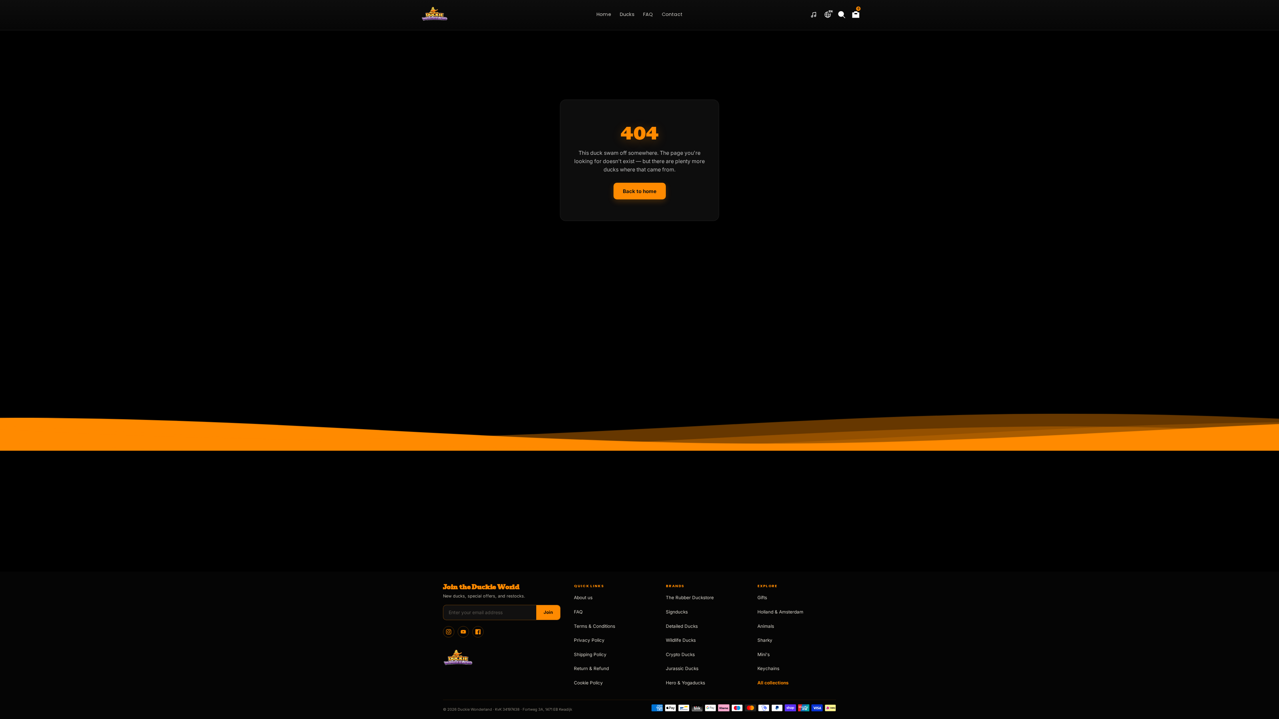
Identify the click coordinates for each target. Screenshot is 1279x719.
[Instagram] (448, 631)
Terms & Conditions (594, 626)
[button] (827, 14)
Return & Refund (591, 668)
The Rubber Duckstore (690, 597)
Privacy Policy (589, 640)
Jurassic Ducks (682, 668)
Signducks (677, 611)
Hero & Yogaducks (685, 682)
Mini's (763, 654)
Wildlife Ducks (681, 640)
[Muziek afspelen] (813, 15)
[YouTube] (463, 631)
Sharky (764, 640)
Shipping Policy (590, 654)
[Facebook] (478, 631)
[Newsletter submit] (548, 612)
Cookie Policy (588, 682)
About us (583, 597)
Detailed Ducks (682, 626)
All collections (773, 682)
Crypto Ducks (680, 654)
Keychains (768, 668)
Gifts (762, 597)
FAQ (578, 611)
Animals (765, 626)
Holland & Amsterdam (780, 611)
